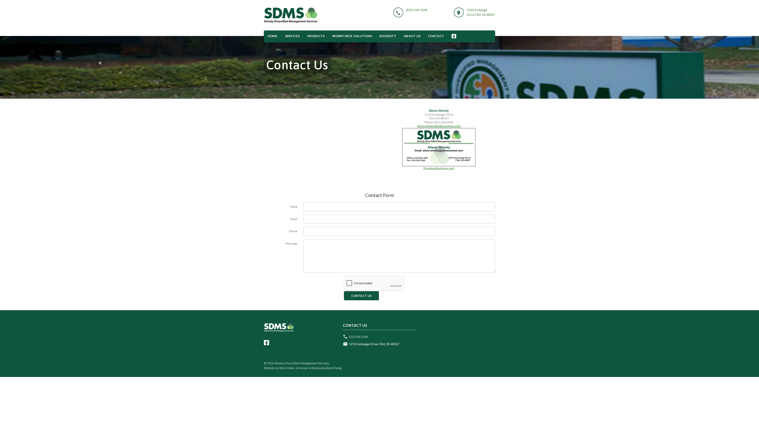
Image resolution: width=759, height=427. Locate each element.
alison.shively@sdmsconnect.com (439, 126)
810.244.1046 (358, 336)
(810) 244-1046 (417, 10)
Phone (293, 231)
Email (293, 219)
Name (293, 206)
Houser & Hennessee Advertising (320, 368)
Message (291, 243)
